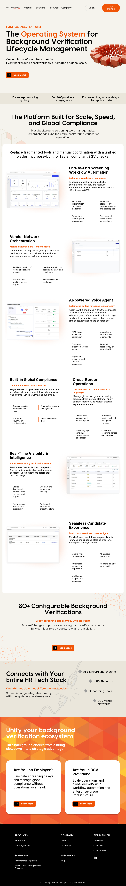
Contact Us (98, 846)
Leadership (66, 846)
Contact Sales (100, 850)
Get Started (111, 8)
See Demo (98, 841)
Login (91, 8)
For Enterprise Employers (26, 861)
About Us (65, 841)
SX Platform (20, 841)
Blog (63, 861)
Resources (54, 8)
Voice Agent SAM (23, 846)
